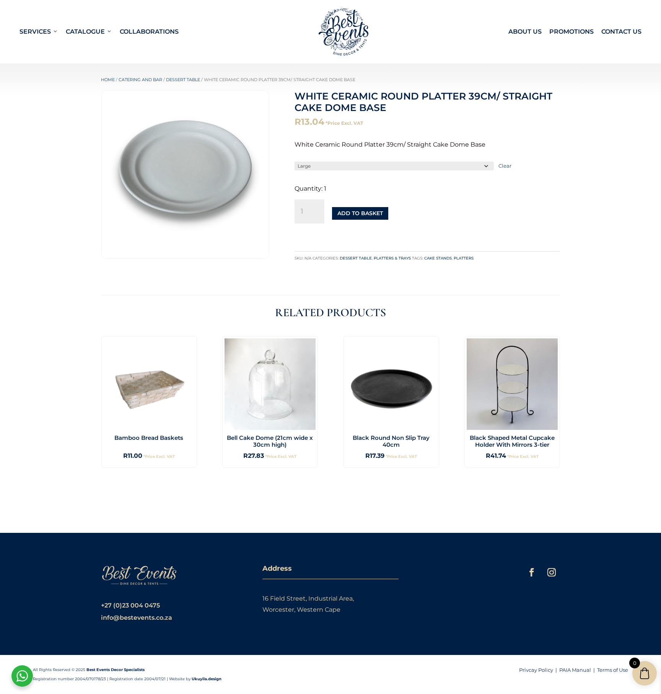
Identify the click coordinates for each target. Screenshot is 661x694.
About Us (525, 31)
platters (464, 258)
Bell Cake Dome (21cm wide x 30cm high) (270, 441)
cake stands (438, 258)
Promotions (571, 31)
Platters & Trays (392, 258)
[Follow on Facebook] (531, 572)
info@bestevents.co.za (136, 617)
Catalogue (85, 31)
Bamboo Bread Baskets (148, 437)
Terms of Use (612, 670)
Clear (504, 166)
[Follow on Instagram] (551, 572)
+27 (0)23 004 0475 (130, 605)
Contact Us (621, 31)
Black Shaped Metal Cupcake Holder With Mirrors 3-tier (512, 441)
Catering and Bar (140, 79)
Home (108, 79)
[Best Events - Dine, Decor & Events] (343, 31)
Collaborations (149, 31)
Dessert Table (183, 79)
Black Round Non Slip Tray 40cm (391, 441)
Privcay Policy (536, 670)
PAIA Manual (575, 670)
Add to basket (360, 213)
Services (35, 31)
